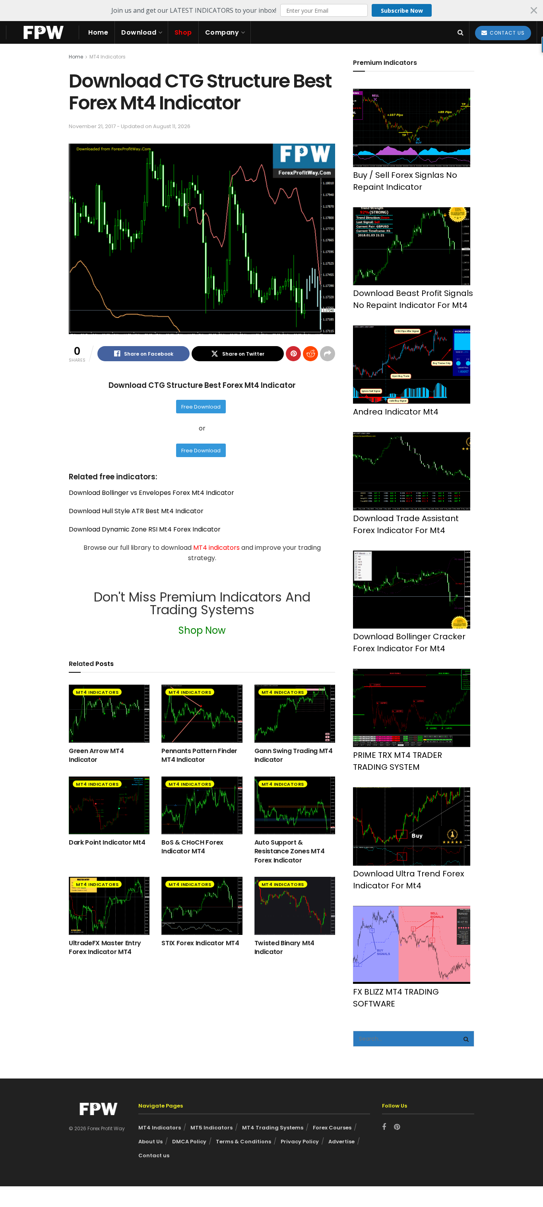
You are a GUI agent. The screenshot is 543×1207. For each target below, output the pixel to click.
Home (98, 32)
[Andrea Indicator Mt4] (411, 364)
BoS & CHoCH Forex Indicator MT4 (192, 847)
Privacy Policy (300, 1141)
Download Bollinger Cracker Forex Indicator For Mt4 (409, 642)
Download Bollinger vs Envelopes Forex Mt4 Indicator (151, 492)
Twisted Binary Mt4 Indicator (284, 947)
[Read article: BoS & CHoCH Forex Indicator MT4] (201, 805)
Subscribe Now (402, 10)
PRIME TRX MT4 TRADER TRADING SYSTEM (397, 761)
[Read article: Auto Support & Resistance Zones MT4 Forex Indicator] (294, 805)
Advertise (341, 1141)
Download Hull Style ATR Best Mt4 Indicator (136, 511)
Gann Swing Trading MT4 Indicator (293, 755)
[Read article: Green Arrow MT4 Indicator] (109, 713)
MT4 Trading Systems (272, 1127)
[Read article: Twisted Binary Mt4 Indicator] (294, 905)
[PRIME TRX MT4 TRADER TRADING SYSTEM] (411, 708)
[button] (271, 10)
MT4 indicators (217, 547)
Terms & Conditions (243, 1141)
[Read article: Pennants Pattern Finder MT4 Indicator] (201, 713)
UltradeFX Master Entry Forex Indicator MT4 (105, 947)
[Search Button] (460, 32)
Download (138, 32)
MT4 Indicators (107, 56)
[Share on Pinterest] (293, 353)
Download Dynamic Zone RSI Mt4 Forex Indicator (145, 529)
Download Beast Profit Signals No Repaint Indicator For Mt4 (413, 299)
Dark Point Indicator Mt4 (107, 842)
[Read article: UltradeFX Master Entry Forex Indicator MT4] (109, 905)
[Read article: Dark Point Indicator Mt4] (109, 805)
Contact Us (506, 32)
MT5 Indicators (211, 1127)
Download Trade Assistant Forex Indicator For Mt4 (406, 524)
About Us (150, 1141)
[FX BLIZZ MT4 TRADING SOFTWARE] (411, 945)
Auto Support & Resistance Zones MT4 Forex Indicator (289, 851)
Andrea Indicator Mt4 (395, 411)
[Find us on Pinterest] (397, 1127)
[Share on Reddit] (310, 353)
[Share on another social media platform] (327, 353)
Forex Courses (332, 1127)
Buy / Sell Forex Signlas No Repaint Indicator (405, 181)
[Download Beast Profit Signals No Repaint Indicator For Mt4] (411, 246)
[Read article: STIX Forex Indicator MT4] (201, 905)
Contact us (153, 1155)
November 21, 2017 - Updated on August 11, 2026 (129, 126)
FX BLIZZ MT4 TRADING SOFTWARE (396, 997)
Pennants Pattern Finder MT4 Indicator (199, 755)
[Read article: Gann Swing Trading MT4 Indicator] (294, 713)
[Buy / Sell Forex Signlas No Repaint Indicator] (411, 128)
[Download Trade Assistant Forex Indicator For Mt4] (411, 471)
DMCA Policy (189, 1141)
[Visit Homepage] (42, 32)
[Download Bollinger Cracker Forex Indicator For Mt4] (411, 590)
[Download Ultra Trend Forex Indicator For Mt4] (411, 826)
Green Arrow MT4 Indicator (96, 755)
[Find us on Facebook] (384, 1127)
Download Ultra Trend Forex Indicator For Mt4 (408, 879)
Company (222, 32)
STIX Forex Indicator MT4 (200, 943)
